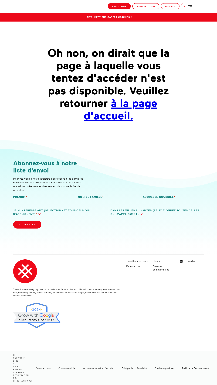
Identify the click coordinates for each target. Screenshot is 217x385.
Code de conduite (66, 368)
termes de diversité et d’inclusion (98, 368)
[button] (60, 212)
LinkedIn (190, 261)
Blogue (156, 261)
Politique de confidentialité (134, 368)
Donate (170, 6)
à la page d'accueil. (120, 109)
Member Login (146, 6)
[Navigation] (189, 6)
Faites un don (133, 266)
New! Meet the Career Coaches (108, 17)
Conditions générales (164, 368)
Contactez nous (43, 368)
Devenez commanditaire (161, 268)
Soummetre (27, 224)
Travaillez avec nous (137, 261)
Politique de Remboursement (195, 368)
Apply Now (119, 6)
